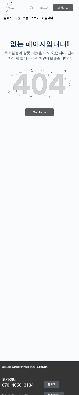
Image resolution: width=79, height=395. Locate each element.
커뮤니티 (47, 18)
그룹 (17, 18)
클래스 (8, 18)
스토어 (35, 18)
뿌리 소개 (6, 367)
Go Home (39, 112)
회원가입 (63, 7)
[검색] (31, 8)
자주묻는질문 (42, 367)
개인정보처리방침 (27, 367)
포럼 (25, 18)
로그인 (44, 7)
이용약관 (15, 367)
